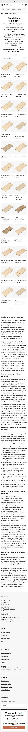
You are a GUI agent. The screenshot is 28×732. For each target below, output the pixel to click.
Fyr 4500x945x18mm (6, 195)
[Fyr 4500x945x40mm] (7, 126)
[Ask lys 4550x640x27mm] (21, 126)
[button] (14, 9)
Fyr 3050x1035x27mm (20, 280)
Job (2, 641)
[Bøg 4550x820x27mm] (7, 252)
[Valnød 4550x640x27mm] (21, 209)
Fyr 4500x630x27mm (20, 94)
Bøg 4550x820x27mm (7, 260)
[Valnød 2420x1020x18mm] (7, 230)
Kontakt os (21, 49)
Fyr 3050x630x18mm (20, 114)
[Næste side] (20, 308)
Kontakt (13, 1)
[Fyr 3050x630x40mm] (7, 272)
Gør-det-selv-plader (6, 687)
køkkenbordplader (6, 504)
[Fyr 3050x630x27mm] (21, 66)
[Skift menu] (2, 5)
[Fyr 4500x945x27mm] (7, 86)
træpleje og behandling (14, 586)
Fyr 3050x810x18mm (6, 300)
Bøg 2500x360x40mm (20, 239)
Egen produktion (5, 638)
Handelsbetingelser (6, 653)
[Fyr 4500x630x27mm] (21, 86)
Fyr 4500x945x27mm (7, 94)
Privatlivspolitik (5, 659)
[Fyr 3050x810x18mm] (7, 292)
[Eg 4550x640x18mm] (7, 148)
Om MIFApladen (5, 632)
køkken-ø (18, 513)
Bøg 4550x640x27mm (20, 260)
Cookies (3, 662)
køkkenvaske (11, 538)
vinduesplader (4, 507)
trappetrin (13, 506)
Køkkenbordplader (6, 684)
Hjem (2, 13)
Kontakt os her (14, 727)
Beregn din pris (5, 681)
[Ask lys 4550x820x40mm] (21, 292)
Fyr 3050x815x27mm (6, 75)
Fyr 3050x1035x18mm (7, 114)
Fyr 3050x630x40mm (7, 280)
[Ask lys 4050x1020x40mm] (21, 187)
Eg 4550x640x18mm (6, 156)
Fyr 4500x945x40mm (7, 134)
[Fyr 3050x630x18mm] (21, 106)
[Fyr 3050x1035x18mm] (7, 106)
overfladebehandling (6, 561)
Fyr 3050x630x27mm (20, 75)
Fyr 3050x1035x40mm (7, 176)
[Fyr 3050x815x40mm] (21, 167)
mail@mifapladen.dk (9, 609)
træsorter (14, 532)
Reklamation (4, 656)
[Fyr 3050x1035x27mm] (21, 272)
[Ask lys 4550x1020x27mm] (7, 209)
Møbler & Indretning (6, 690)
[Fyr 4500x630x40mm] (21, 148)
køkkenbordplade (5, 525)
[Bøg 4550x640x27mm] (21, 252)
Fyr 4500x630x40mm (20, 156)
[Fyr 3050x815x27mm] (7, 66)
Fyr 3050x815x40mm (20, 176)
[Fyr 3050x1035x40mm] (7, 167)
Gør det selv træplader (10, 13)
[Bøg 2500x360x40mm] (21, 230)
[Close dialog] (25, 712)
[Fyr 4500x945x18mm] (7, 187)
